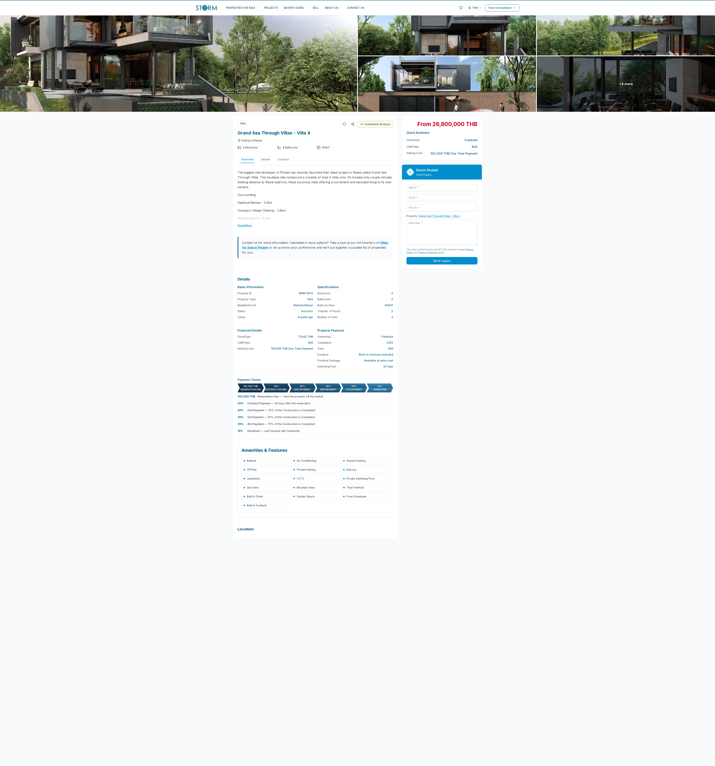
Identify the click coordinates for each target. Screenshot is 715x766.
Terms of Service (427, 252)
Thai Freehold (355, 487)
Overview (247, 159)
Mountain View (306, 487)
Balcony (351, 469)
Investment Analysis (377, 124)
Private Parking (306, 469)
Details (265, 159)
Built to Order (255, 496)
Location (283, 159)
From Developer (357, 496)
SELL (316, 7)
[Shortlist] (460, 7)
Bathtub (251, 460)
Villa (243, 123)
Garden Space (306, 496)
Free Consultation (500, 7)
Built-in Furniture (257, 505)
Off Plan (252, 469)
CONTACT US (355, 7)
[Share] (352, 124)
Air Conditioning (306, 460)
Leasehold (253, 478)
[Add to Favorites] (344, 124)
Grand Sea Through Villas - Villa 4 (439, 216)
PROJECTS (271, 7)
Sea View (253, 487)
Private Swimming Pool (360, 478)
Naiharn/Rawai (251, 140)
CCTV (300, 478)
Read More (245, 225)
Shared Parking (356, 460)
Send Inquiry (442, 261)
